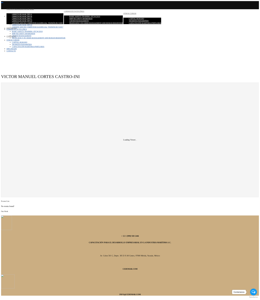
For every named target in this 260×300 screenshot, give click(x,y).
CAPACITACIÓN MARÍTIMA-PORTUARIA (145, 23)
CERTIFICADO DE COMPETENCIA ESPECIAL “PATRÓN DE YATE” (37, 23)
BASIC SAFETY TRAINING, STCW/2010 (84, 16)
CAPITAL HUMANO (136, 19)
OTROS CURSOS (129, 13)
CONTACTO (11, 36)
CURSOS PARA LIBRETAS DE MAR (20, 9)
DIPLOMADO (11, 49)
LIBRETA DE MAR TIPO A (22, 14)
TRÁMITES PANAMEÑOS (139, 21)
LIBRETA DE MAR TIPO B (22, 16)
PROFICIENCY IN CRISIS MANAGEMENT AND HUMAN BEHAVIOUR (96, 23)
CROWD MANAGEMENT (79, 21)
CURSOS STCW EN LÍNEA (74, 11)
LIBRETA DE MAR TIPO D (22, 21)
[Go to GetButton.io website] (253, 297)
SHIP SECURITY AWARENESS (80, 19)
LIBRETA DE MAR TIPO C (22, 19)
